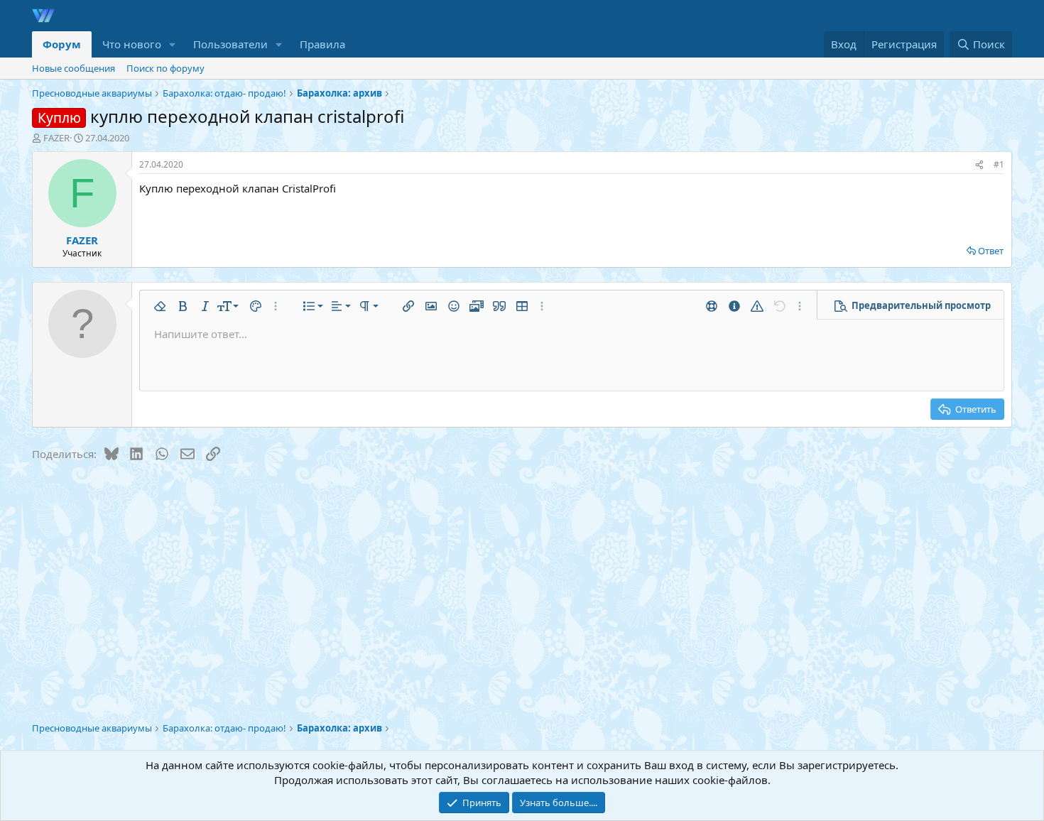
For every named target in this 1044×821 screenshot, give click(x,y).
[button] (173, 44)
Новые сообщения (73, 68)
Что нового (131, 44)
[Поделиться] (979, 165)
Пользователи (230, 44)
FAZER (56, 137)
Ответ (991, 250)
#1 (999, 164)
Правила (322, 44)
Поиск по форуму (165, 68)
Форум (62, 44)
